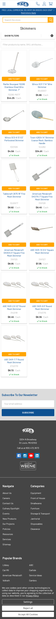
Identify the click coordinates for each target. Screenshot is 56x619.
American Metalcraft (12, 575)
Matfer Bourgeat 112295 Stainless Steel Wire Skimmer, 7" (14, 87)
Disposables (37, 523)
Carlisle (32, 570)
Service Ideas (35, 575)
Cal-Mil (6, 570)
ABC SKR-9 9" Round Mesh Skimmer (42, 307)
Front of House (38, 498)
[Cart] (51, 3)
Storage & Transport (40, 513)
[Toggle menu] (4, 4)
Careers (6, 498)
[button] (52, 35)
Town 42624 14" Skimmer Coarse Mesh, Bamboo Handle (42, 140)
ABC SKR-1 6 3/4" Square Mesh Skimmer (42, 251)
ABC (31, 565)
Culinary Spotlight (11, 508)
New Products (9, 518)
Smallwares (36, 503)
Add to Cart (14, 79)
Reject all (28, 608)
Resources (8, 534)
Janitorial (35, 518)
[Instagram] (25, 455)
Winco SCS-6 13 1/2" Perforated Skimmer (14, 139)
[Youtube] (31, 455)
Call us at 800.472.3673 (28, 448)
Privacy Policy (32, 595)
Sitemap (7, 544)
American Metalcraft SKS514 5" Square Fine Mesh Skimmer (14, 253)
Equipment (36, 493)
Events (6, 513)
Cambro (33, 580)
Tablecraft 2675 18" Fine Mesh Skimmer (14, 195)
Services (7, 539)
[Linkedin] (37, 455)
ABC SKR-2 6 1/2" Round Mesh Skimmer (14, 307)
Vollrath (6, 580)
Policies (6, 529)
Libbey (6, 565)
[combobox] (28, 20)
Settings (28, 601)
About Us (7, 493)
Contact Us (8, 503)
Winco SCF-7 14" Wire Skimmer (42, 85)
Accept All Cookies (28, 614)
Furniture (35, 508)
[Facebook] (19, 455)
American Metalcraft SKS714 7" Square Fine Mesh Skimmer (42, 196)
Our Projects (9, 523)
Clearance (35, 529)
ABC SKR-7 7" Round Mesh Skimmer (14, 361)
